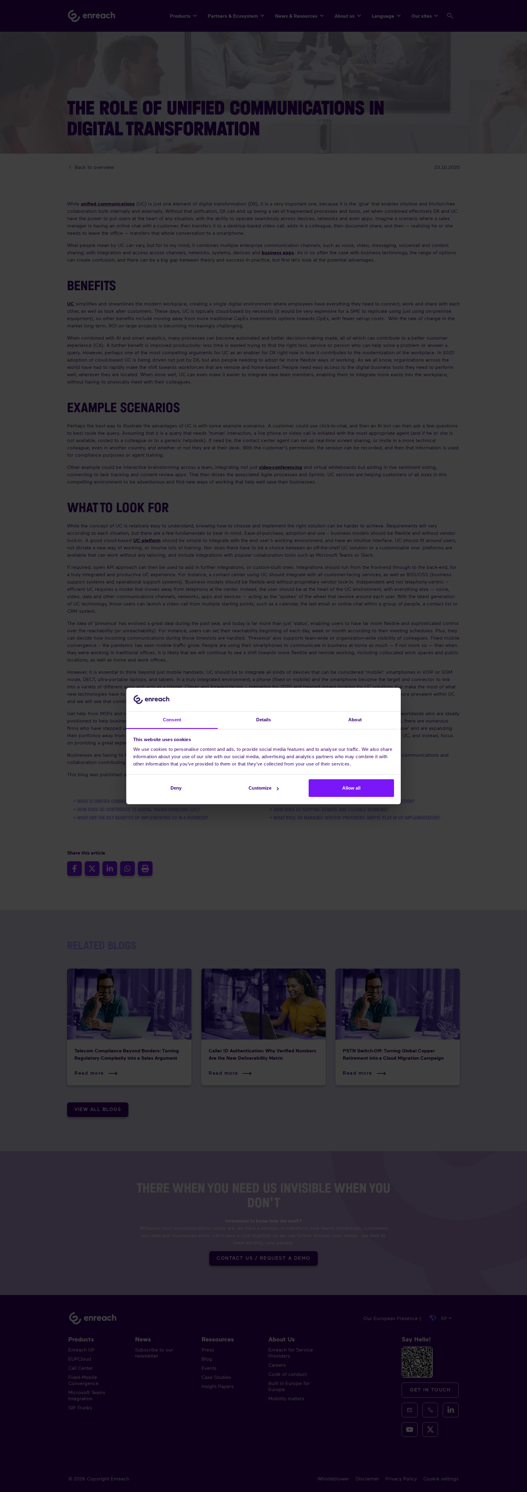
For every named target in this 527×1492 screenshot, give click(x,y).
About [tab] (355, 719)
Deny (175, 788)
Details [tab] (263, 719)
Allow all (351, 788)
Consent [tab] (172, 719)
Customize (260, 788)
